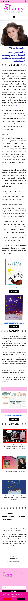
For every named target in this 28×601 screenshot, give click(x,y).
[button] (14, 17)
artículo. (15, 105)
